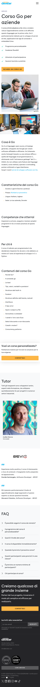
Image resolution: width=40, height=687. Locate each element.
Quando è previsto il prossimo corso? (20, 550)
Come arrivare (20, 667)
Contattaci (20, 358)
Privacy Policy (5, 675)
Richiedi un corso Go (12, 69)
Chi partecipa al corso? (14, 573)
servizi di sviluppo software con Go (25, 170)
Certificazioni (33, 673)
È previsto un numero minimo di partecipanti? (17, 566)
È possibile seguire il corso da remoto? (20, 523)
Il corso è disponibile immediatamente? (21, 544)
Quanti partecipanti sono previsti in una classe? (21, 557)
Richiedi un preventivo (19, 193)
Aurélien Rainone (8, 438)
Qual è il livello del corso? (15, 538)
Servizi (4, 11)
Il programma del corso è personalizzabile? (15, 530)
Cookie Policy (14, 675)
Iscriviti (33, 624)
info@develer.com (6, 648)
